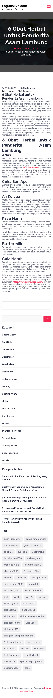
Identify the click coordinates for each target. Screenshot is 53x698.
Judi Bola (7, 342)
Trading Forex (9, 445)
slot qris (25, 648)
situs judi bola (39, 577)
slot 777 (42, 597)
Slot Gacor (31, 623)
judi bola (22, 552)
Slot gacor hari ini (13, 642)
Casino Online (9, 334)
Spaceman (9, 661)
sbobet (7, 577)
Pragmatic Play (31, 571)
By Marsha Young (28, 88)
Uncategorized (10, 453)
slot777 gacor (11, 603)
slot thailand (31, 655)
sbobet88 (21, 577)
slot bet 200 (10, 610)
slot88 (5, 423)
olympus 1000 (11, 571)
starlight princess (11, 431)
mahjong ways (9, 379)
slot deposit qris (12, 623)
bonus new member (36, 539)
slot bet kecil (28, 610)
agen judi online (12, 539)
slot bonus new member (32, 616)
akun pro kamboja (31, 168)
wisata (5, 460)
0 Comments (26, 91)
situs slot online (33, 590)
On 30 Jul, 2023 (9, 88)
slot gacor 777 (11, 629)
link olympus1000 (13, 558)
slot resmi (39, 648)
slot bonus (9, 616)
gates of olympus (32, 545)
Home (17, 48)
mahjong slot (34, 558)
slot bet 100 (8, 408)
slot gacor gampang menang (18, 635)
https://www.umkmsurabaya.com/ (28, 282)
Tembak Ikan (9, 438)
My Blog (6, 386)
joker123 (8, 552)
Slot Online (8, 416)
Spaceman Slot (11, 668)
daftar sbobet (11, 545)
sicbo (5, 401)
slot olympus (33, 642)
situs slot (33, 584)
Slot (6, 597)
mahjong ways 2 (32, 565)
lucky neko (7, 371)
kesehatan (29, 48)
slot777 (29, 597)
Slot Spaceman (11, 655)
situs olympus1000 (13, 584)
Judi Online (8, 349)
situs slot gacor (12, 590)
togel (27, 668)
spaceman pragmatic (31, 661)
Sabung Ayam (9, 394)
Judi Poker (8, 357)
